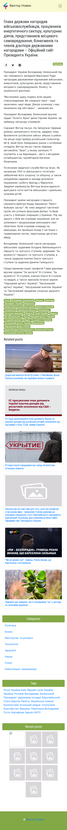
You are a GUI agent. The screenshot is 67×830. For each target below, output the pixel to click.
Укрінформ (17, 712)
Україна (15, 690)
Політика (58, 64)
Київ (23, 690)
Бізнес (9, 631)
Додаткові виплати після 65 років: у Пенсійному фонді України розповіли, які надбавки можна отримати (32, 377)
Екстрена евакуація (14, 313)
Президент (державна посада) (22, 697)
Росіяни (19, 693)
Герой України (41, 313)
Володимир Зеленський (22, 300)
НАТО (37, 712)
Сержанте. (16, 316)
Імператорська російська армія (19, 307)
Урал (25, 316)
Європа (15, 701)
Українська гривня (42, 701)
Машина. (40, 300)
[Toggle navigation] (60, 6)
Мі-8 (7, 316)
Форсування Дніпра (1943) (17, 326)
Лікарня (29, 313)
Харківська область (26, 310)
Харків (29, 712)
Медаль (53, 313)
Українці (9, 693)
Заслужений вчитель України (18, 333)
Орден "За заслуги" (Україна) (37, 320)
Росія (7, 300)
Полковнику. (44, 310)
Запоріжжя (10, 310)
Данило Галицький (44, 307)
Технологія (11, 644)
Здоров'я (10, 650)
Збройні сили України (40, 690)
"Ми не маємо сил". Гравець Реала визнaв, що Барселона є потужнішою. (28, 561)
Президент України (14, 303)
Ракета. (25, 701)
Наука (8, 656)
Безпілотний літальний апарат (22, 704)
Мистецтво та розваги (19, 637)
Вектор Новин (20, 5)
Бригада (50, 300)
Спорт (8, 662)
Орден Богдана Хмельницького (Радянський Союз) (29, 329)
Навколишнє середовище (20, 669)
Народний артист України (42, 316)
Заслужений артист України (18, 323)
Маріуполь (29, 303)
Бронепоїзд (38, 323)
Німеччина (37, 708)
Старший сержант (13, 320)
